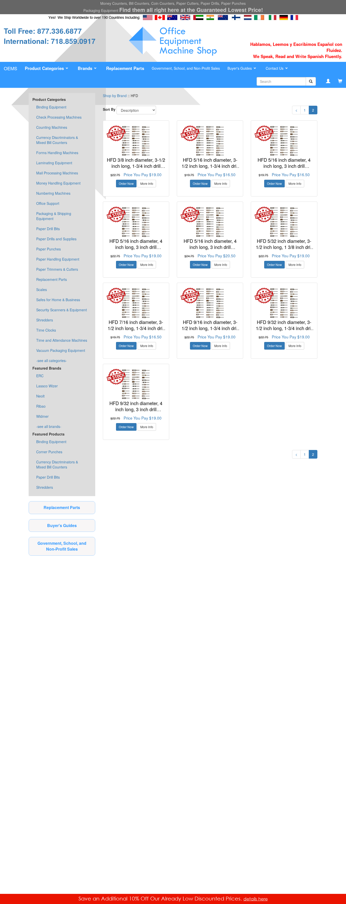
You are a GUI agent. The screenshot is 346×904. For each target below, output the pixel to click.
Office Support (47, 203)
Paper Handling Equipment (57, 259)
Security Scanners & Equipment (61, 309)
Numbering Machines (53, 193)
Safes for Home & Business (58, 299)
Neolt (40, 396)
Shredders (44, 319)
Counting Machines (51, 127)
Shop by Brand (115, 95)
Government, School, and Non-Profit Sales (186, 68)
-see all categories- (51, 360)
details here (255, 898)
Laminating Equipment (54, 162)
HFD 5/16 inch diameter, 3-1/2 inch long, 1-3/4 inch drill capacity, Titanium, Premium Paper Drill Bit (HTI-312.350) (210, 168)
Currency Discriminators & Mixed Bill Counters (57, 140)
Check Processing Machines (59, 117)
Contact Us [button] (275, 68)
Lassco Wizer (47, 385)
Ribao (41, 406)
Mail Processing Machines (57, 172)
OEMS (10, 68)
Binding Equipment (51, 107)
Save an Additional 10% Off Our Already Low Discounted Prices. (161, 898)
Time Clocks (46, 330)
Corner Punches (49, 451)
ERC (40, 375)
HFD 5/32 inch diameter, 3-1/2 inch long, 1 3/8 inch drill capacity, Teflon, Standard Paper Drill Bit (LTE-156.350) (284, 250)
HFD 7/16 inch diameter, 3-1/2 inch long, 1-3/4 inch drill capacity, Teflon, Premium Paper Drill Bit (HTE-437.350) (135, 331)
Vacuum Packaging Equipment (60, 350)
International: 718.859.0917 (49, 41)
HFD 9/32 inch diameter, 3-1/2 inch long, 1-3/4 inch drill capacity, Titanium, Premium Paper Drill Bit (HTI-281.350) (284, 331)
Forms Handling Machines (57, 152)
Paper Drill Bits (48, 228)
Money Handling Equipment (58, 183)
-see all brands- (48, 426)
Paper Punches (48, 248)
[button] (47, 68)
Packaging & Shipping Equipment (53, 216)
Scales (41, 289)
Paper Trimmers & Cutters (57, 269)
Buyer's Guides (62, 525)
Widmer (42, 416)
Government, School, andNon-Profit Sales (61, 546)
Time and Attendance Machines (61, 340)
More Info (146, 183)
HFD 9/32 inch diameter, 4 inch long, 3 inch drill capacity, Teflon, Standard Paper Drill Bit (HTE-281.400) (135, 412)
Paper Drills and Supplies (56, 238)
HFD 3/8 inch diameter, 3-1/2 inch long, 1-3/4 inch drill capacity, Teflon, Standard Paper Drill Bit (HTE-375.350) (135, 168)
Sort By (109, 109)
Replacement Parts (51, 279)
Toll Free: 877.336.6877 (43, 31)
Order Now (126, 183)
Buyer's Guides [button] (240, 68)
